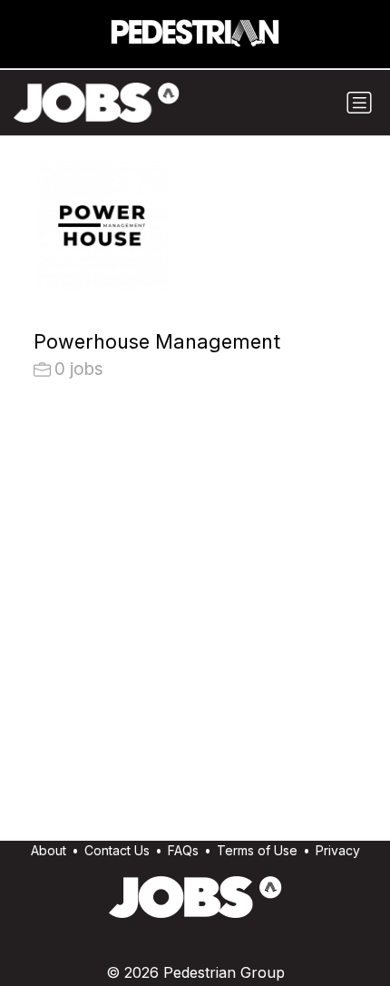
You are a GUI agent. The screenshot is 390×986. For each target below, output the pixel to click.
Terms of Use (257, 850)
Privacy (338, 850)
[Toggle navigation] (359, 102)
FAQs (183, 850)
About (48, 850)
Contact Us (117, 850)
